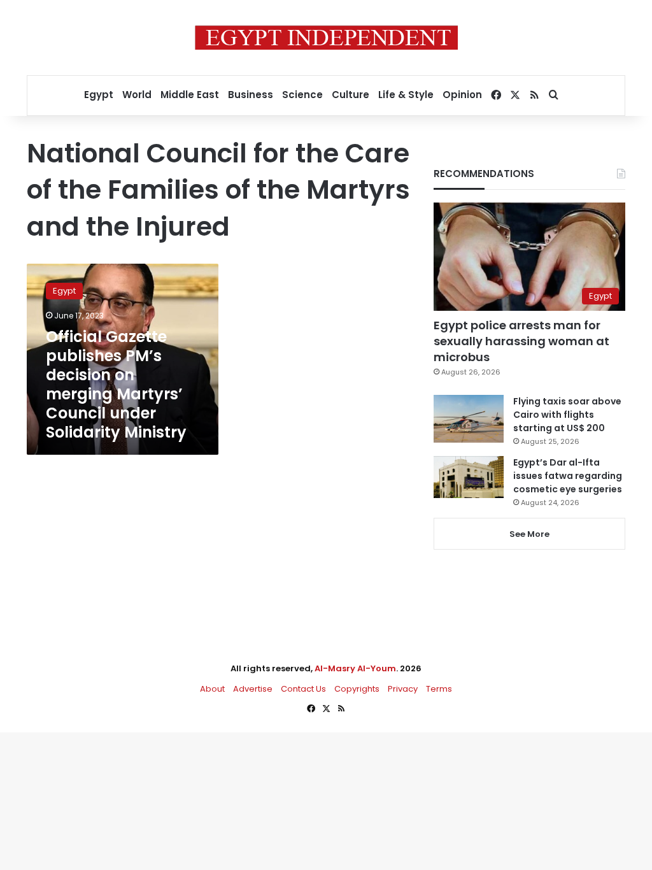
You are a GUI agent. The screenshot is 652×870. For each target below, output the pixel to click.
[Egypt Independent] (326, 37)
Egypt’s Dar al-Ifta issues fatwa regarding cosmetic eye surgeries (567, 476)
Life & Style (406, 94)
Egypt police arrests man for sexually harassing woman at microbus (521, 341)
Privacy (403, 689)
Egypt (98, 94)
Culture (350, 94)
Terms (439, 689)
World (137, 94)
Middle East (189, 94)
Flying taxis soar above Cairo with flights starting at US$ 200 (567, 414)
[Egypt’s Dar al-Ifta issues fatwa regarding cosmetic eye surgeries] (469, 477)
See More (529, 534)
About (212, 689)
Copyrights (356, 689)
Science (302, 94)
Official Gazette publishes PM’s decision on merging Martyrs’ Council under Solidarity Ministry (116, 384)
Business (250, 94)
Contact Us (303, 689)
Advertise (253, 689)
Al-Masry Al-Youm (355, 668)
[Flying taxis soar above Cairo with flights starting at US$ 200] (469, 419)
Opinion (462, 94)
